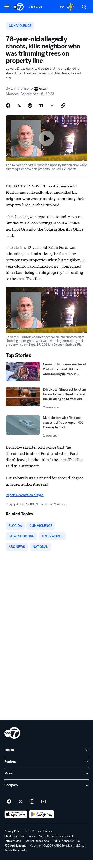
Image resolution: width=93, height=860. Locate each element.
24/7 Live (35, 7)
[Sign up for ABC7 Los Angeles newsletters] (43, 802)
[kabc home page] (12, 733)
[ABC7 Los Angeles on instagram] (32, 802)
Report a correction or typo (24, 495)
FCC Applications (15, 845)
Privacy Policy (13, 831)
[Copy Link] (63, 105)
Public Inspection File (66, 840)
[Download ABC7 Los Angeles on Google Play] (41, 814)
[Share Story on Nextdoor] (41, 105)
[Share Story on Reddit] (30, 105)
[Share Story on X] (19, 105)
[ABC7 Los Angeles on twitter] (20, 802)
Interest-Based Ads (37, 840)
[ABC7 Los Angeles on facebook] (9, 802)
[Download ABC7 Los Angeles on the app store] (15, 814)
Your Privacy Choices (39, 831)
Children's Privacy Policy (19, 836)
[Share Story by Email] (52, 105)
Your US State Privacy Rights (57, 836)
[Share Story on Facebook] (8, 105)
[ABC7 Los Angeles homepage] (19, 7)
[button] (7, 6)
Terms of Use (12, 840)
